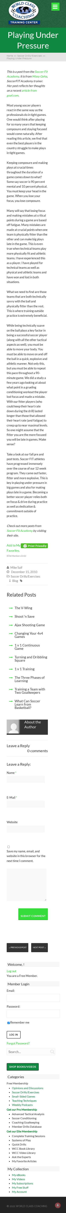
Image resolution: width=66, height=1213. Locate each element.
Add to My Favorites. (16, 550)
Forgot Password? (18, 1043)
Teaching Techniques (24, 1100)
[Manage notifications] (58, 1205)
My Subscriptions (22, 1183)
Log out (11, 971)
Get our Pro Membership (22, 1109)
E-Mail (12, 797)
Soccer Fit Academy (20, 531)
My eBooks (19, 1175)
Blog (15, 581)
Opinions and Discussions (27, 1088)
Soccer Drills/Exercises (25, 1092)
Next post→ (39, 947)
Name (11, 773)
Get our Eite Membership (22, 1131)
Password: (13, 1006)
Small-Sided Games (23, 1096)
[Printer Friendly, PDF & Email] (34, 545)
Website (12, 822)
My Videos (18, 1179)
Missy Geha (39, 76)
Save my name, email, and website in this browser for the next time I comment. (26, 855)
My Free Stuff (20, 1187)
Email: (11, 990)
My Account (19, 1191)
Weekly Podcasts (22, 1104)
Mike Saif (16, 567)
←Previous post (17, 947)
